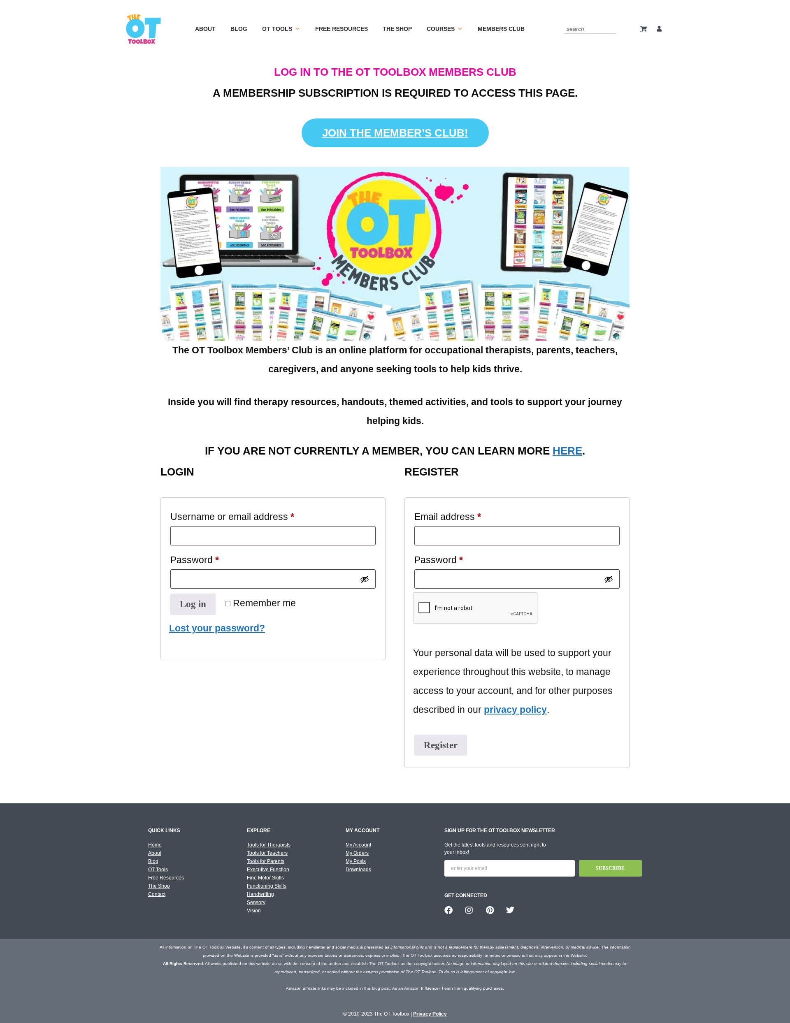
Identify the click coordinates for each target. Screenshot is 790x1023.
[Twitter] (510, 910)
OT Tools (277, 29)
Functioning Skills (266, 886)
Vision (254, 911)
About (205, 29)
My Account (358, 845)
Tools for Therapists (268, 845)
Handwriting (260, 894)
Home (155, 845)
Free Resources (341, 29)
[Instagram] (469, 910)
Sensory (256, 902)
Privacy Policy (430, 1014)
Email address (467, 514)
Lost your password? (217, 628)
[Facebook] (448, 910)
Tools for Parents (265, 861)
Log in (193, 604)
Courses (441, 29)
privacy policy (515, 709)
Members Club (501, 29)
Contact (156, 894)
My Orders (357, 853)
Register (441, 745)
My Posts (356, 861)
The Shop (397, 29)
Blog (238, 29)
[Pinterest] (490, 910)
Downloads (358, 869)
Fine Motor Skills (265, 878)
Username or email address (251, 514)
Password (214, 557)
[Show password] (364, 579)
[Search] (612, 28)
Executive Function (268, 869)
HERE (567, 451)
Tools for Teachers (267, 853)
